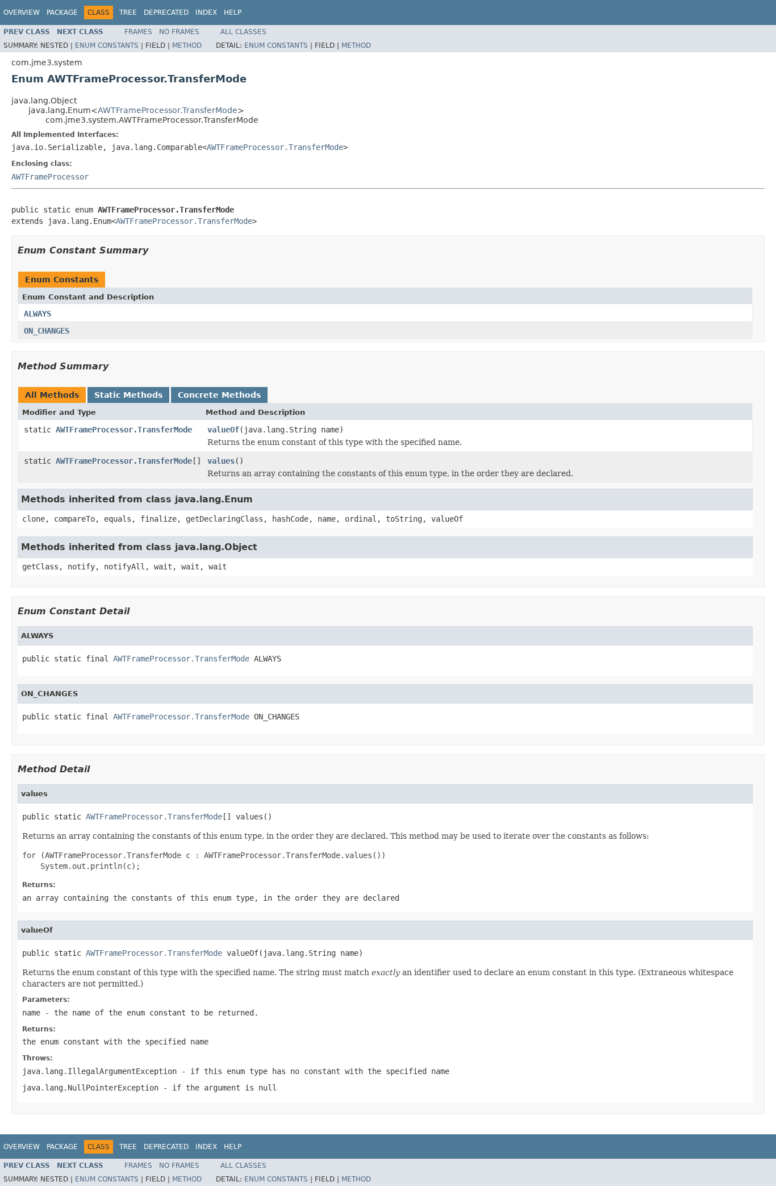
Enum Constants (107, 45)
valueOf (223, 429)
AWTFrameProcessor (50, 176)
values (221, 460)
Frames (138, 32)
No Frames (179, 32)
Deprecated (166, 12)
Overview (21, 12)
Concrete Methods (219, 395)
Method (187, 45)
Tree (128, 12)
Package (62, 12)
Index (206, 12)
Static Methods (128, 395)
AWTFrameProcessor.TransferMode (167, 110)
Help (232, 12)
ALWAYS (37, 313)
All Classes (243, 32)
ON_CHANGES (46, 330)
